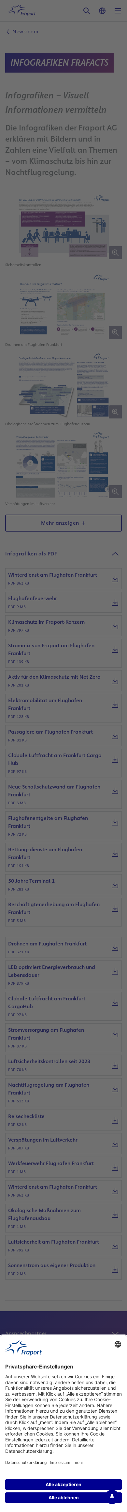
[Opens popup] (112, 1497)
